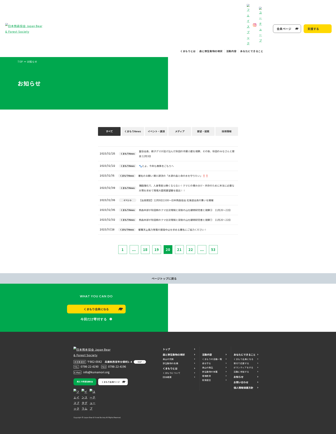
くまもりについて (171, 372)
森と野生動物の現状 (210, 51)
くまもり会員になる (96, 309)
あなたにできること (251, 51)
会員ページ (284, 29)
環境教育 (206, 375)
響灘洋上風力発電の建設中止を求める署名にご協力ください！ (172, 229)
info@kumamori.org (96, 372)
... (134, 249)
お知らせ (238, 377)
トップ (166, 349)
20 (168, 249)
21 (179, 249)
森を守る (206, 363)
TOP (20, 61)
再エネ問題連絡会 (85, 381)
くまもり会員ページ (111, 381)
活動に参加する (241, 371)
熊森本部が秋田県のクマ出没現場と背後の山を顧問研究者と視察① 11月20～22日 (185, 220)
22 (190, 249)
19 (156, 249)
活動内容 (231, 51)
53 (213, 249)
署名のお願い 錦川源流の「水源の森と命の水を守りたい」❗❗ (173, 175)
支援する (313, 29)
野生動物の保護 (210, 371)
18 (145, 249)
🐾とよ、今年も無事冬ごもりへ (156, 166)
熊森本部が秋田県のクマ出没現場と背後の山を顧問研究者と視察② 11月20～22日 (185, 210)
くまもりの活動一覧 (212, 359)
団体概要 (167, 377)
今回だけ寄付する (93, 319)
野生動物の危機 (170, 363)
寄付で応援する (241, 363)
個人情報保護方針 (243, 387)
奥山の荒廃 (168, 359)
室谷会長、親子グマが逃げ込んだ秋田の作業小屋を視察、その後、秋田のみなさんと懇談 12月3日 (186, 153)
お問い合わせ (241, 382)
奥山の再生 (207, 367)
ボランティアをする (243, 367)
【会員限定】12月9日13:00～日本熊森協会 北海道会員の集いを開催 (176, 200)
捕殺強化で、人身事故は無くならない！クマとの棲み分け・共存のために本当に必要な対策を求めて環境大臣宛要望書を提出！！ (186, 188)
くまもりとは (188, 51)
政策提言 (206, 380)
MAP (140, 361)
